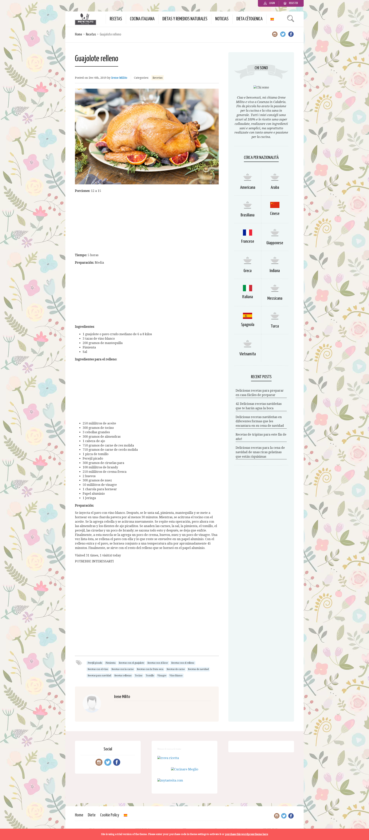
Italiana (247, 297)
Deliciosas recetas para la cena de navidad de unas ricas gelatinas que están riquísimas (260, 452)
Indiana (275, 271)
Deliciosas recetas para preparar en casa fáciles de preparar (260, 393)
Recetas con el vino (98, 669)
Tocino (138, 675)
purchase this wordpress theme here (246, 834)
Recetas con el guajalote (131, 663)
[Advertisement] (147, 223)
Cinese (274, 213)
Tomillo (150, 675)
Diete (92, 815)
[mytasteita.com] (170, 780)
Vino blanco (176, 675)
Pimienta (111, 663)
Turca (275, 326)
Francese (247, 241)
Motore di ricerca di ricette (169, 749)
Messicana (274, 298)
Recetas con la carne (122, 669)
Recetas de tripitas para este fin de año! (261, 437)
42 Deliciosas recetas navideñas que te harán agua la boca (259, 406)
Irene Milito (119, 77)
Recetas (116, 19)
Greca (248, 271)
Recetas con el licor (157, 663)
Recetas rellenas (122, 675)
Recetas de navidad (198, 669)
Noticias (222, 19)
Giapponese (274, 243)
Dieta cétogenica (249, 19)
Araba (275, 187)
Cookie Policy (109, 815)
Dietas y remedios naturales (184, 19)
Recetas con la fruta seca (150, 669)
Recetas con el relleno (182, 663)
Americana (247, 187)
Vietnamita (247, 354)
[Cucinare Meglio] (184, 769)
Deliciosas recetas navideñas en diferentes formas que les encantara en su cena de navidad (260, 421)
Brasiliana (247, 215)
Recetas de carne (176, 669)
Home (78, 34)
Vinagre (161, 675)
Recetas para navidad (99, 675)
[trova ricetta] (168, 758)
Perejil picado (95, 663)
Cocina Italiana (142, 19)
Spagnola (247, 325)
